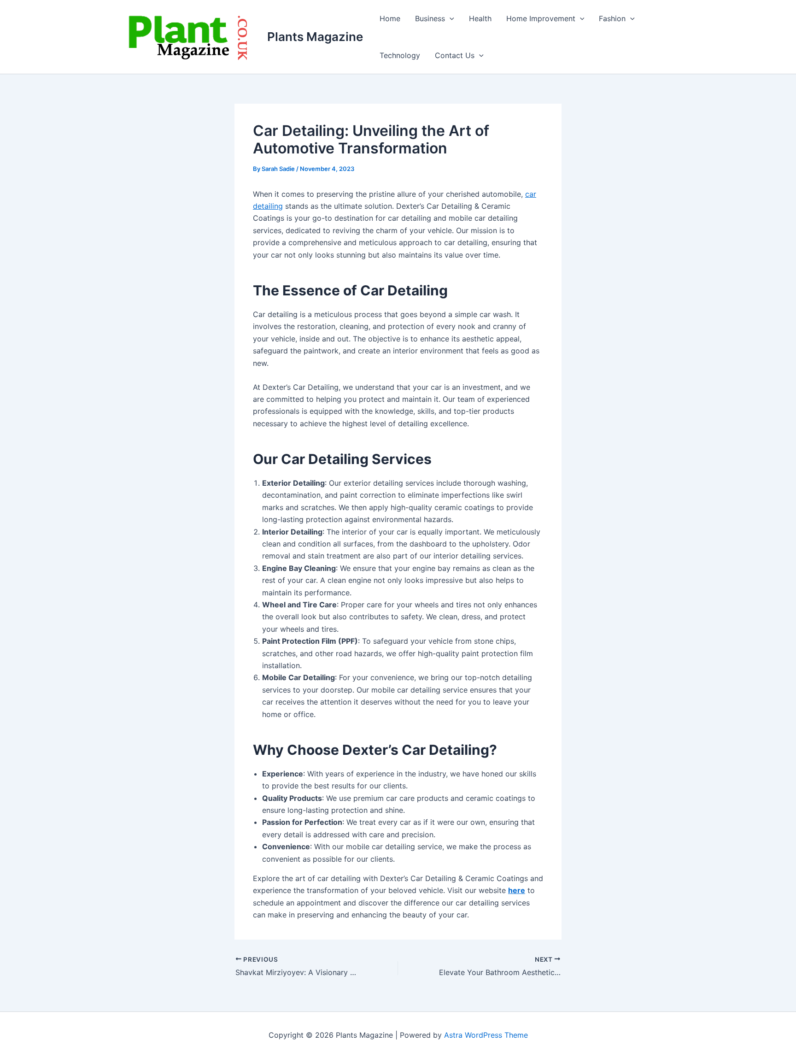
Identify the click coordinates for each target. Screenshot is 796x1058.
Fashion (612, 18)
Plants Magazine (315, 36)
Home (390, 18)
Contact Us (454, 55)
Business (430, 18)
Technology (400, 55)
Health (480, 18)
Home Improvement (540, 18)
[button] (449, 18)
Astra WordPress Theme (486, 1035)
